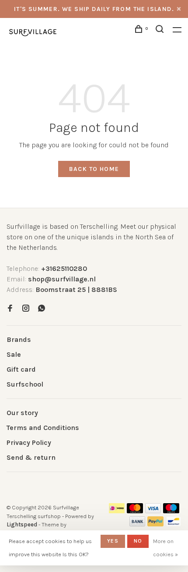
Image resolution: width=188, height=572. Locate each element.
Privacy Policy (29, 442)
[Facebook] (10, 309)
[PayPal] (155, 524)
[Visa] (153, 511)
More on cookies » (165, 548)
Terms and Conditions (43, 427)
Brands (19, 339)
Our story (22, 413)
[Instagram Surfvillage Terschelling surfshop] (25, 309)
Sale (14, 354)
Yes (112, 541)
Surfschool (25, 384)
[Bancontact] (173, 524)
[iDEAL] (117, 511)
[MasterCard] (135, 511)
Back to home (94, 169)
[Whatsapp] (41, 309)
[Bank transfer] (137, 524)
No (138, 541)
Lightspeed (22, 524)
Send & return (31, 457)
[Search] (161, 30)
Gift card (21, 369)
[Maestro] (171, 511)
